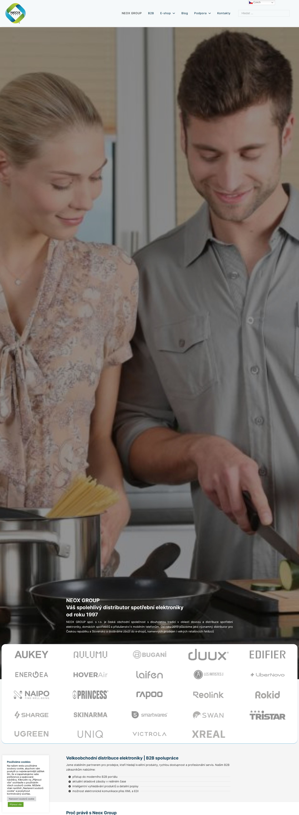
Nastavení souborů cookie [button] (21, 799)
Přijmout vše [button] (16, 804)
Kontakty (223, 13)
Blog (184, 13)
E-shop (165, 13)
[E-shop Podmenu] (173, 13)
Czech (257, 2)
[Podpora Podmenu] (209, 13)
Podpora (200, 13)
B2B (151, 13)
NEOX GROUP (132, 13)
